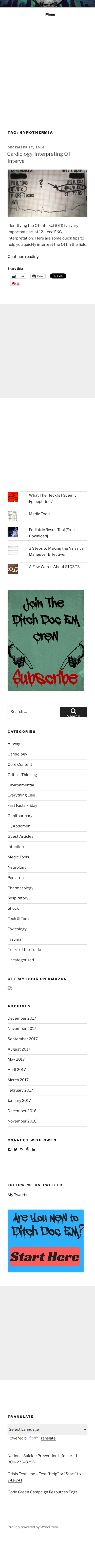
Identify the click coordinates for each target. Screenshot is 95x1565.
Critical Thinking (22, 775)
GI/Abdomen (19, 826)
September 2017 (23, 1039)
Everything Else (21, 795)
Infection (16, 847)
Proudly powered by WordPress (33, 1527)
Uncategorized (21, 960)
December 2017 (22, 1018)
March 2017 (18, 1080)
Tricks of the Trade (24, 949)
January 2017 (19, 1100)
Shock (13, 908)
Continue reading (23, 256)
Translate (47, 1438)
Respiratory (18, 898)
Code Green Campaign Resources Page (43, 1492)
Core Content (20, 764)
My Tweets (17, 1195)
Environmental (21, 785)
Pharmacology (20, 888)
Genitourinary (20, 816)
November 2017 (22, 1028)
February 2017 (20, 1090)
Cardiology (17, 754)
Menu (50, 14)
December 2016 (22, 1111)
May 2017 (16, 1059)
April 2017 (17, 1069)
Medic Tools (39, 514)
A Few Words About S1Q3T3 (54, 567)
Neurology (17, 867)
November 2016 (22, 1121)
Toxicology (17, 929)
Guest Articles (20, 836)
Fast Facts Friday (22, 805)
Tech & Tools (19, 918)
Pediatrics (17, 877)
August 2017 (19, 1049)
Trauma (14, 939)
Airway (14, 744)
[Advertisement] (47, 71)
